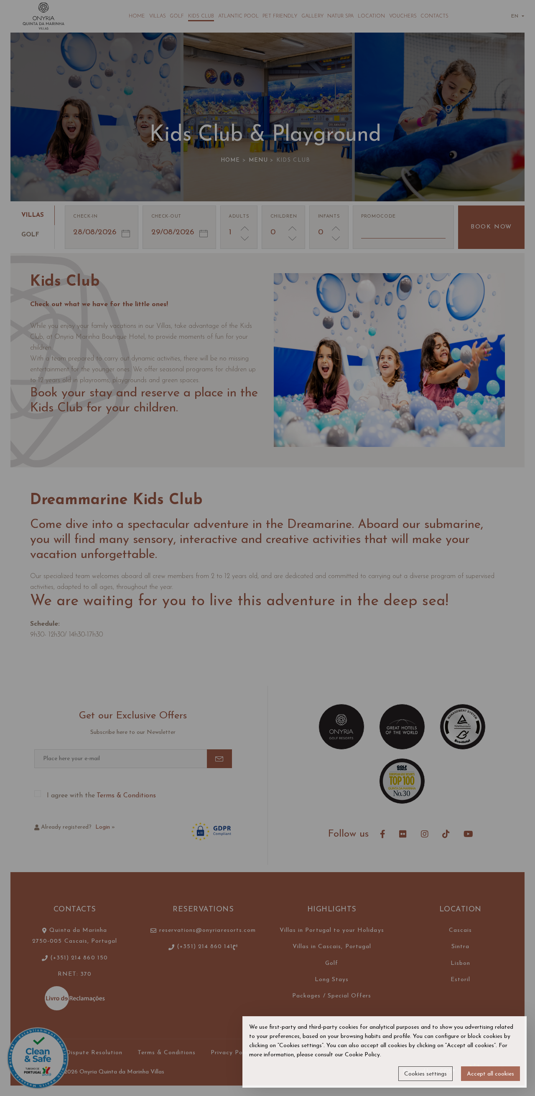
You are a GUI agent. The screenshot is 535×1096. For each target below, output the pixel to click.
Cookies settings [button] (425, 1074)
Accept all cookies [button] (490, 1074)
